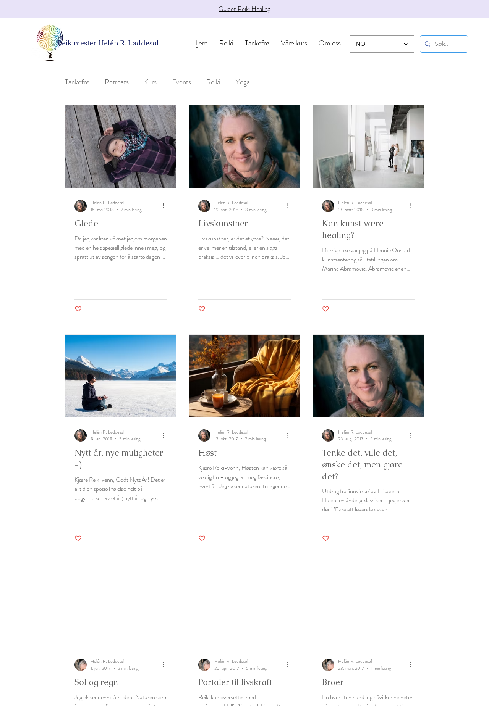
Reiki (213, 82)
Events (181, 82)
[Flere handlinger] (165, 206)
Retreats (117, 82)
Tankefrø (77, 82)
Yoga (243, 82)
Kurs (150, 82)
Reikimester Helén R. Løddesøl (108, 43)
